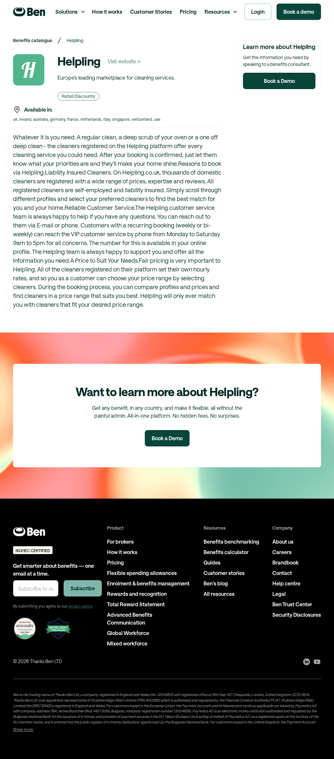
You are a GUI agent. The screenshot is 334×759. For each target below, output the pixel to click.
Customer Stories (151, 11)
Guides (212, 562)
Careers (282, 552)
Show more (23, 729)
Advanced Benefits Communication (129, 619)
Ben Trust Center (292, 604)
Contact (282, 573)
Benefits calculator (226, 552)
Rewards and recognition (137, 594)
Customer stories (224, 573)
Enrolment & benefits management (148, 583)
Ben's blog (216, 583)
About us (283, 541)
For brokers (120, 541)
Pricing (188, 11)
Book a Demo (279, 81)
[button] (70, 11)
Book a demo (298, 11)
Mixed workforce (127, 643)
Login (258, 11)
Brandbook (285, 562)
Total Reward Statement (136, 604)
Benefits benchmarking (231, 541)
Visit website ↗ (124, 61)
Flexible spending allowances (142, 573)
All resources (219, 594)
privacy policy (80, 606)
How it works (107, 11)
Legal (279, 594)
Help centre (286, 583)
